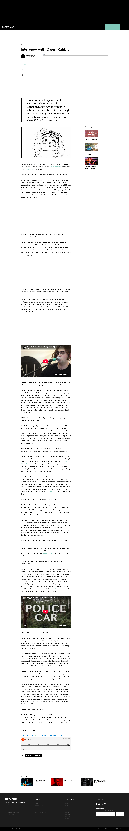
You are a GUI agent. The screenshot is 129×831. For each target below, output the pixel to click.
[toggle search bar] (122, 27)
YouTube (106, 828)
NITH (68, 27)
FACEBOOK (28, 735)
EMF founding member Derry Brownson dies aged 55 (40, 780)
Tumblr (51, 167)
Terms (25, 828)
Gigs (38, 27)
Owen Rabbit (24, 64)
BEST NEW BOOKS (40, 812)
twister (52, 491)
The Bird (57, 589)
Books (50, 27)
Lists (63, 27)
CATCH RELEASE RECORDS (49, 735)
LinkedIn (121, 828)
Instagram (57, 167)
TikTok (116, 828)
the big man (48, 459)
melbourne (38, 755)
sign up (120, 814)
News (19, 27)
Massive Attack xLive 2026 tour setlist (69, 779)
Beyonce (53, 426)
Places (44, 27)
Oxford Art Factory (48, 553)
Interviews (31, 27)
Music (24, 27)
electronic (29, 755)
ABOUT (37, 803)
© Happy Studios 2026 (10, 828)
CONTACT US (39, 805)
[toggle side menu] (127, 27)
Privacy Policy (19, 828)
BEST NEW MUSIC (40, 810)
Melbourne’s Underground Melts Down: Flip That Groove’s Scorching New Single (100, 780)
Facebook (30, 169)
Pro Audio (56, 27)
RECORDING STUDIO (41, 808)
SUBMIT (112, 27)
